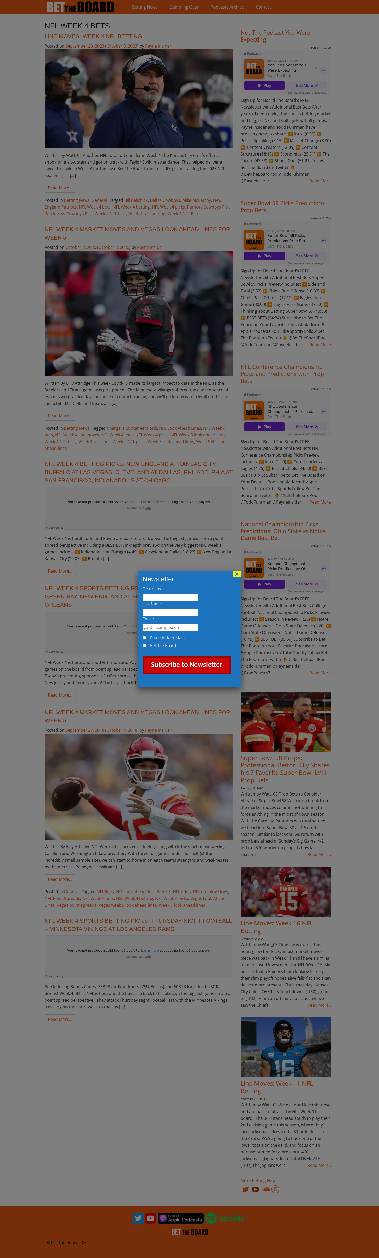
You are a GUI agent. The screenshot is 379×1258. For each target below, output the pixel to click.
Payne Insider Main (167, 638)
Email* (149, 619)
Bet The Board (163, 646)
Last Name (152, 604)
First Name (152, 589)
